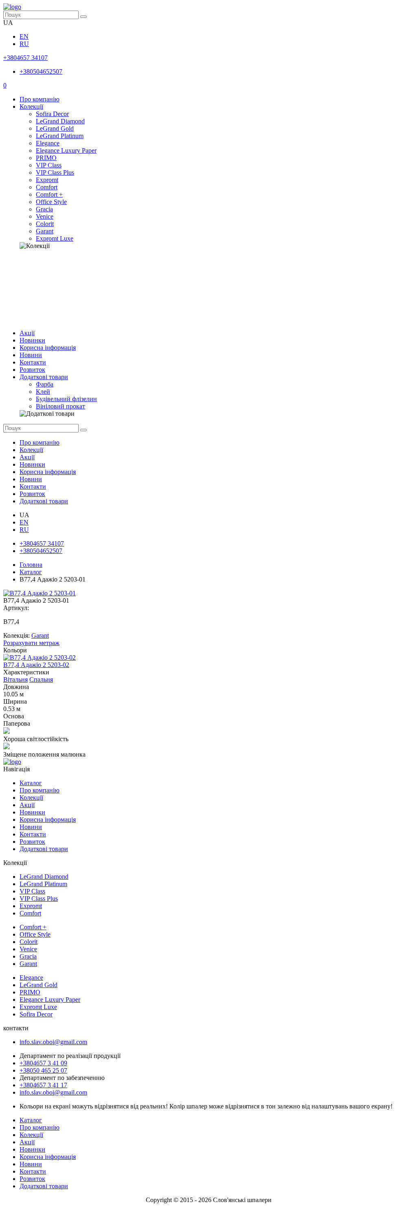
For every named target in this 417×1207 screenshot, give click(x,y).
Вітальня (15, 679)
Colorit (45, 223)
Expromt (47, 179)
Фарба (44, 384)
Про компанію (39, 99)
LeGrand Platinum (59, 135)
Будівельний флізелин (66, 398)
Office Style (51, 201)
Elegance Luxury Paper (66, 150)
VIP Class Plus (55, 172)
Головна (31, 564)
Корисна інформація (48, 347)
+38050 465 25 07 (43, 1070)
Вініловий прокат (60, 406)
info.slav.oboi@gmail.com (53, 1041)
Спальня (41, 679)
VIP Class (48, 165)
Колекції (31, 106)
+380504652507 (41, 71)
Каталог (31, 571)
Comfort (46, 187)
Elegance (47, 143)
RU (24, 43)
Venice (44, 216)
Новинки (32, 340)
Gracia (44, 209)
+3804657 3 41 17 (43, 1085)
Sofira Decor (52, 113)
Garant (44, 231)
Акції (27, 332)
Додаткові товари (44, 376)
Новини (31, 354)
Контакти (33, 362)
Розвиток (32, 369)
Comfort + (49, 194)
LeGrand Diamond (60, 121)
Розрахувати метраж (31, 642)
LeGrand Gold (55, 128)
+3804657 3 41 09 (43, 1063)
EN (24, 36)
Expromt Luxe (54, 238)
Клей (43, 391)
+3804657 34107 (25, 57)
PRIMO (46, 157)
